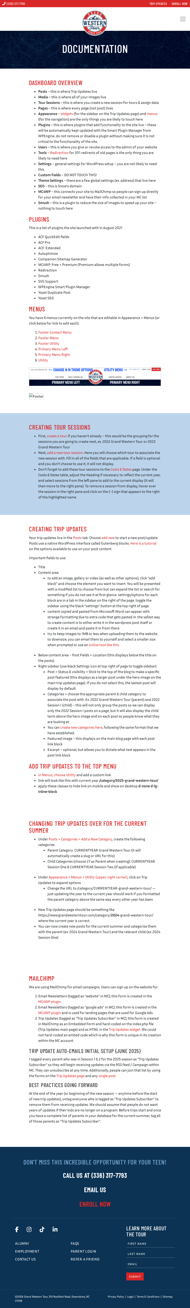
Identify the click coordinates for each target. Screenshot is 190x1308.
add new (108, 537)
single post (107, 1075)
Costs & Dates (121, 469)
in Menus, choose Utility (57, 774)
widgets (67, 113)
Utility (43, 360)
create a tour (57, 436)
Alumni (22, 1243)
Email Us (95, 1189)
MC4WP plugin (49, 1001)
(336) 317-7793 (15, 4)
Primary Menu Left (53, 349)
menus (152, 113)
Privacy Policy (116, 1296)
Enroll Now (180, 4)
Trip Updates (158, 4)
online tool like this (104, 644)
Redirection (59, 152)
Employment (27, 1251)
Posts (77, 537)
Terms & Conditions (148, 1296)
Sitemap (168, 1296)
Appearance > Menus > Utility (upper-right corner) (88, 877)
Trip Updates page (70, 1075)
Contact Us (25, 1259)
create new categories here (81, 727)
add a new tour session (65, 452)
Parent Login (83, 1251)
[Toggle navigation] (182, 19)
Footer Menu (48, 337)
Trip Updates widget (124, 1029)
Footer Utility (48, 343)
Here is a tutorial (143, 543)
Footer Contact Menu (55, 332)
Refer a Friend (85, 1259)
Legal (130, 1296)
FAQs (75, 1243)
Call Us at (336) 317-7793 (95, 1175)
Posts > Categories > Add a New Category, (81, 839)
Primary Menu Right (54, 354)
